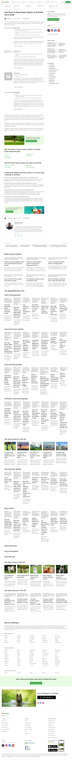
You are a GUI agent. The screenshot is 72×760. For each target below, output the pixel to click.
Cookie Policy (10, 756)
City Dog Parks (52, 73)
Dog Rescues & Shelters (54, 83)
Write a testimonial (18, 45)
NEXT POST (64, 243)
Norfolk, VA (6, 155)
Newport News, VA (30, 153)
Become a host (54, 2)
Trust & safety (4, 722)
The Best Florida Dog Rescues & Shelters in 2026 (48, 600)
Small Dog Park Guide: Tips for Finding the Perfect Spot (64, 482)
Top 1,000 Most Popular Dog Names (9, 577)
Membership (27, 725)
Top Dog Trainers (52, 71)
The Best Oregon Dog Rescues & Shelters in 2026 (22, 600)
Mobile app (27, 733)
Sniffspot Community (53, 6)
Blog (19, 2)
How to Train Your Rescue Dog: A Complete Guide (63, 308)
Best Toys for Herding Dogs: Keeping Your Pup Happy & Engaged (26, 345)
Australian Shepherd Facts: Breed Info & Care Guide (54, 521)
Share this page (54, 34)
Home (26, 720)
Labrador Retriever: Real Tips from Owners (26, 521)
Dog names (24, 2)
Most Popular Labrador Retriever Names (61, 577)
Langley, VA (6, 153)
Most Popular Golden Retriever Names (48, 577)
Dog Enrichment (40, 6)
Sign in (62, 2)
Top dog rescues (31, 2)
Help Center (4, 731)
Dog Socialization (52, 76)
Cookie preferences (6, 729)
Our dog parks (14, 2)
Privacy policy (4, 727)
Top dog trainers (39, 2)
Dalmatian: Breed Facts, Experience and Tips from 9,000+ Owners (39, 246)
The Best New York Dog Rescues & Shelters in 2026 (61, 600)
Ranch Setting (53, 422)
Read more (17, 233)
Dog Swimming (52, 80)
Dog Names (51, 81)
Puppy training (7, 167)
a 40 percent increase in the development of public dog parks (7, 423)
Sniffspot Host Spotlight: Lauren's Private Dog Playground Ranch (63, 51)
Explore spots (9, 211)
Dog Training (16, 6)
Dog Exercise (51, 78)
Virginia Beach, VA (8, 157)
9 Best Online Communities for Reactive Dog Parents (54, 378)
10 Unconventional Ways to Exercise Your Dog (25, 246)
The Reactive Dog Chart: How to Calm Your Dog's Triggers (25, 381)
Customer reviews (28, 729)
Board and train (29, 165)
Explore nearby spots (53, 19)
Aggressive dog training (9, 165)
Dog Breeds (51, 75)
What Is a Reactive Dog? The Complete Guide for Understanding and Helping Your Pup (44, 382)
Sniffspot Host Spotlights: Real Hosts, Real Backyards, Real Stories (61, 44)
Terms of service (5, 725)
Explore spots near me (31, 141)
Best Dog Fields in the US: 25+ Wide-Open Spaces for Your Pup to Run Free (17, 312)
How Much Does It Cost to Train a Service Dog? (36, 308)
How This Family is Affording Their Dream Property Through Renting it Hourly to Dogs (27, 417)
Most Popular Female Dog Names (34, 577)
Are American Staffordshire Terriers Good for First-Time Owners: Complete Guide (45, 527)
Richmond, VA (29, 155)
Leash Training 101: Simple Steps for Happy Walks (63, 56)
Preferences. (37, 756)
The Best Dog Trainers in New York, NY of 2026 (61, 454)
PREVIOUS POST (8, 243)
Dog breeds (47, 2)
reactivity (59, 283)
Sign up (67, 2)
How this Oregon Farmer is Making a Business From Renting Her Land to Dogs (45, 416)
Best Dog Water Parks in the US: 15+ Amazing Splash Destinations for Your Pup (8, 348)
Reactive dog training (30, 167)
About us (3, 720)
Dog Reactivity (28, 6)
